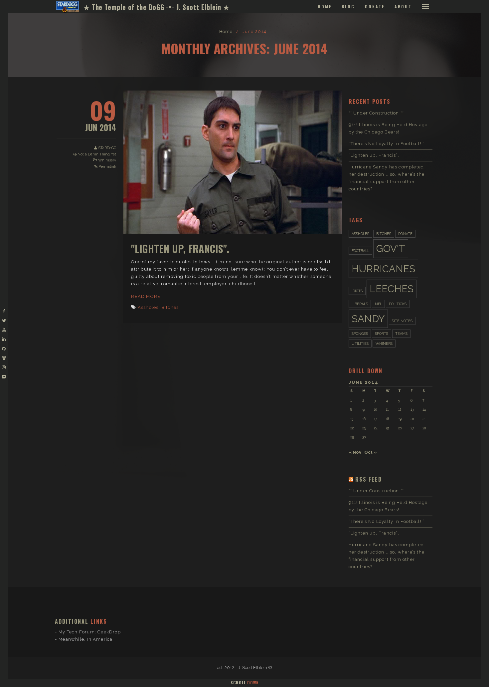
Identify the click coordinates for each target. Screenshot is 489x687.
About (403, 6)
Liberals (360, 304)
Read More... (147, 296)
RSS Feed (368, 479)
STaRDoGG (107, 148)
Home (325, 6)
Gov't (390, 248)
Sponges (360, 334)
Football (360, 251)
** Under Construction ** (376, 113)
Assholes (148, 307)
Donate (375, 6)
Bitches (170, 307)
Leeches (391, 289)
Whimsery (107, 160)
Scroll (245, 682)
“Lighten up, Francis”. (374, 155)
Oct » (370, 452)
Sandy (368, 319)
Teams (401, 334)
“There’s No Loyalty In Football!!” (387, 143)
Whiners (384, 343)
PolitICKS (398, 304)
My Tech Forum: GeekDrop (90, 631)
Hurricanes (383, 269)
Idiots (357, 291)
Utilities (360, 343)
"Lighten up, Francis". (180, 248)
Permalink (107, 166)
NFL (378, 304)
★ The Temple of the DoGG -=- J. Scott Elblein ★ (156, 7)
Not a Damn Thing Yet (97, 154)
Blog (348, 6)
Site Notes (402, 321)
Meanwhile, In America (85, 639)
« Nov (355, 452)
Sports (381, 334)
